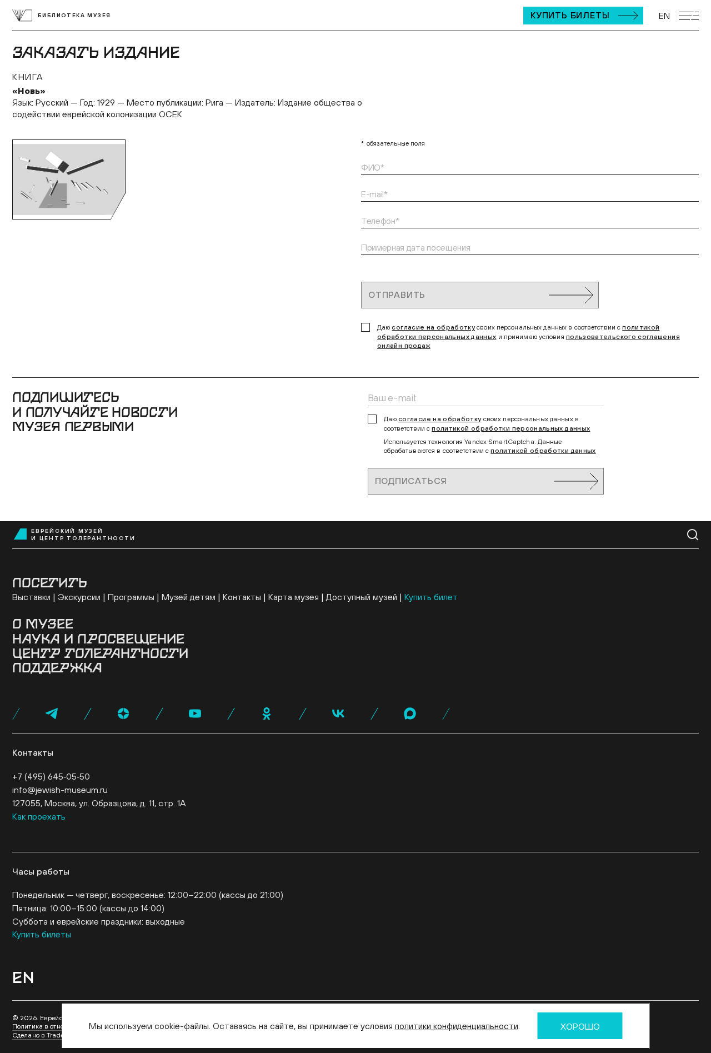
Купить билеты (569, 15)
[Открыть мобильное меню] (689, 16)
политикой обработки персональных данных (511, 428)
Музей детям (189, 597)
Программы (131, 597)
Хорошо (580, 1026)
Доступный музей (361, 597)
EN (664, 16)
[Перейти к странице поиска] (693, 535)
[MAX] (410, 713)
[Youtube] (195, 713)
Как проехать (39, 816)
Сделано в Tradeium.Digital (55, 1035)
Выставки (31, 597)
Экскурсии (79, 597)
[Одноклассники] (267, 713)
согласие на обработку (433, 327)
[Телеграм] (52, 713)
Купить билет (431, 597)
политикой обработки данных (542, 451)
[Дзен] (123, 713)
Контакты (242, 597)
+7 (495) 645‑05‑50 (51, 776)
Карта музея (293, 597)
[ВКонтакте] (338, 713)
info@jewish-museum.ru (60, 790)
